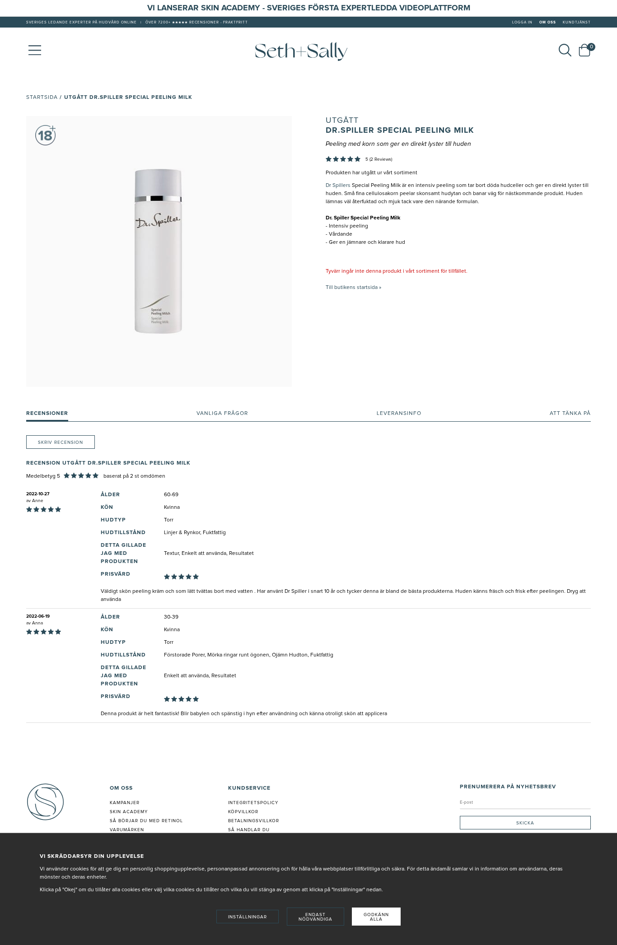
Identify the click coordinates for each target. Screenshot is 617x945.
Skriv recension (60, 442)
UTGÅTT (342, 120)
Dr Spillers (338, 185)
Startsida (42, 97)
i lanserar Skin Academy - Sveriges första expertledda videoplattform (311, 8)
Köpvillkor (243, 812)
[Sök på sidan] (565, 50)
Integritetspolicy (253, 803)
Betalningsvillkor (253, 821)
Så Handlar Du (249, 830)
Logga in (522, 22)
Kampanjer (125, 803)
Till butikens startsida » (353, 287)
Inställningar (247, 917)
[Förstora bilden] (159, 251)
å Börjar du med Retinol (148, 821)
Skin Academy (129, 812)
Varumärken (127, 830)
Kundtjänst (577, 22)
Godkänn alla (376, 917)
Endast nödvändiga (315, 917)
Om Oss (547, 22)
